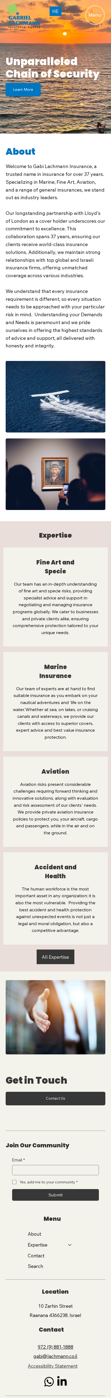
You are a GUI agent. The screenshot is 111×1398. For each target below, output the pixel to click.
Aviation (55, 771)
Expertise (37, 1245)
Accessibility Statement (53, 1366)
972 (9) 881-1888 (55, 1347)
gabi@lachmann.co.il (55, 1356)
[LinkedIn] (62, 1382)
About (34, 1234)
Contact (36, 1255)
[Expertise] (70, 1244)
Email (18, 1160)
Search (35, 1266)
